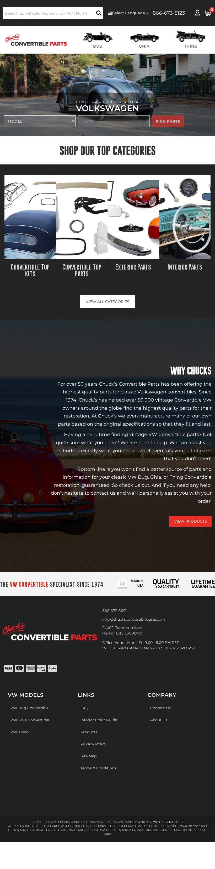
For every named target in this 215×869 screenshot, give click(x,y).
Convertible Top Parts (81, 270)
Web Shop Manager (168, 822)
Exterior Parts (133, 267)
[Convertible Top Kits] (30, 217)
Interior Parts (185, 267)
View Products (190, 521)
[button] (53, 13)
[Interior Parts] (185, 217)
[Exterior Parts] (133, 217)
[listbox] (40, 121)
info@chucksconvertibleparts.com (133, 619)
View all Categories (107, 301)
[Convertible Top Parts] (82, 217)
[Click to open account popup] (197, 13)
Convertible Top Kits (30, 270)
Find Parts (168, 121)
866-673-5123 (114, 610)
